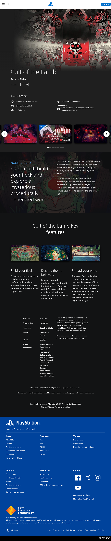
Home (8, 429)
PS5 (41, 440)
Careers (9, 443)
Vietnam (14, 530)
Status (8, 481)
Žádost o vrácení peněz (15, 492)
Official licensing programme (51, 485)
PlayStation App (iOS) (81, 495)
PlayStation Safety (13, 478)
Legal (49, 530)
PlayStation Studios (13, 447)
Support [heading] (10, 470)
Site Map (101, 530)
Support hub (11, 474)
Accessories (44, 450)
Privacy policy (58, 530)
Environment (78, 440)
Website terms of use (74, 530)
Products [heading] (44, 436)
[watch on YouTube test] (65, 140)
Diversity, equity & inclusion (84, 447)
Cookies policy (90, 530)
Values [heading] (76, 436)
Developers (44, 481)
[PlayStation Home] (50, 4)
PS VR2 (42, 447)
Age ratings (44, 474)
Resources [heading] (45, 470)
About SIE (10, 440)
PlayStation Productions (15, 450)
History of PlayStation (14, 458)
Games (17, 429)
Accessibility (78, 443)
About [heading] (9, 436)
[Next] (106, 134)
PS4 (41, 443)
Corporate (10, 454)
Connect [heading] (77, 470)
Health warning (46, 478)
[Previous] (4, 134)
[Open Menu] (3, 4)
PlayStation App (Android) (83, 499)
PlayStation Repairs (13, 485)
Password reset (12, 488)
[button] (55, 133)
